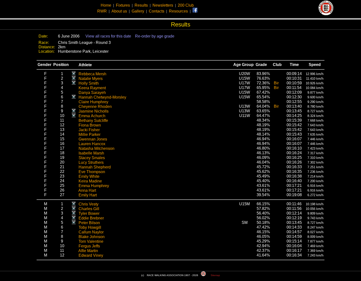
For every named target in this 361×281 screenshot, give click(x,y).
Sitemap (215, 275)
